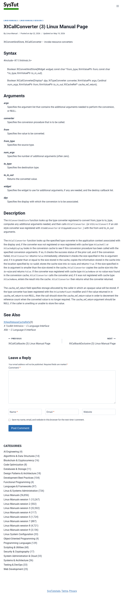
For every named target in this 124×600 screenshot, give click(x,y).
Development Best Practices (18, 477)
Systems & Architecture (16, 560)
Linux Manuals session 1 (17, 499)
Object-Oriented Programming (19, 538)
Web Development (13, 569)
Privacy (73, 591)
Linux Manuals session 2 (17, 503)
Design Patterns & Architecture (20, 473)
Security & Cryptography (16, 551)
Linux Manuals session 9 (17, 529)
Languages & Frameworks (17, 486)
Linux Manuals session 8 (17, 525)
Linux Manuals (11, 21)
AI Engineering (11, 451)
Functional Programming (17, 482)
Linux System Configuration (18, 534)
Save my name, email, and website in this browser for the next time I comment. (48, 420)
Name (14, 411)
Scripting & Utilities (14, 547)
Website (87, 411)
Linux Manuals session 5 (17, 516)
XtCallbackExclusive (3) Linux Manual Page (92, 341)
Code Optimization (13, 464)
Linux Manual (12, 33)
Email (50, 411)
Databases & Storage (15, 469)
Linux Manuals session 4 (17, 512)
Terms (64, 591)
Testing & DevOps (13, 564)
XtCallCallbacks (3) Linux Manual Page (29, 341)
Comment (14, 367)
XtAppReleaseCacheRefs (17, 322)
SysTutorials (53, 591)
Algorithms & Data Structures (19, 456)
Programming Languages (17, 543)
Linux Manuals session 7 (17, 521)
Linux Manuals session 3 (31, 21)
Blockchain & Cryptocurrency (19, 460)
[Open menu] (117, 6)
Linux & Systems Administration (21, 490)
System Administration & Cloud (20, 556)
